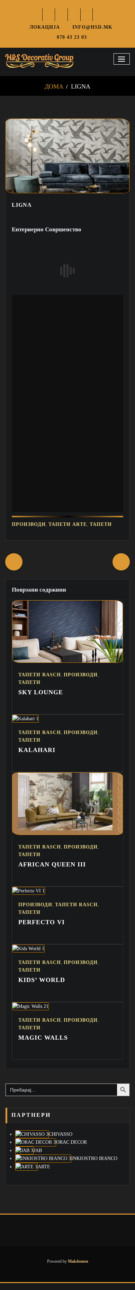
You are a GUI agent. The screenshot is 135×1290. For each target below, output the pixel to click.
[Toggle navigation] (122, 59)
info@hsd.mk (93, 27)
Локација (44, 27)
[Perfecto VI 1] (28, 897)
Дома (54, 86)
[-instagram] (74, 14)
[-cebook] (49, 14)
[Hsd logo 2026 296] (39, 60)
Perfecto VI (41, 929)
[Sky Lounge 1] (67, 668)
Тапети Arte (67, 531)
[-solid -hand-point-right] (121, 568)
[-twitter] (61, 14)
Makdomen (77, 1268)
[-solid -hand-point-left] (13, 568)
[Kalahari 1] (25, 725)
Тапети (101, 531)
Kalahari (36, 756)
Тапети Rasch (39, 681)
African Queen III (52, 871)
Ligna (80, 86)
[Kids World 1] (28, 955)
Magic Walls (43, 1044)
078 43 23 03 (72, 37)
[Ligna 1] (67, 191)
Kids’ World (41, 986)
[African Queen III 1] (67, 840)
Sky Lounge (40, 699)
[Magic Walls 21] (30, 1013)
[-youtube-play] (87, 14)
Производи (29, 531)
